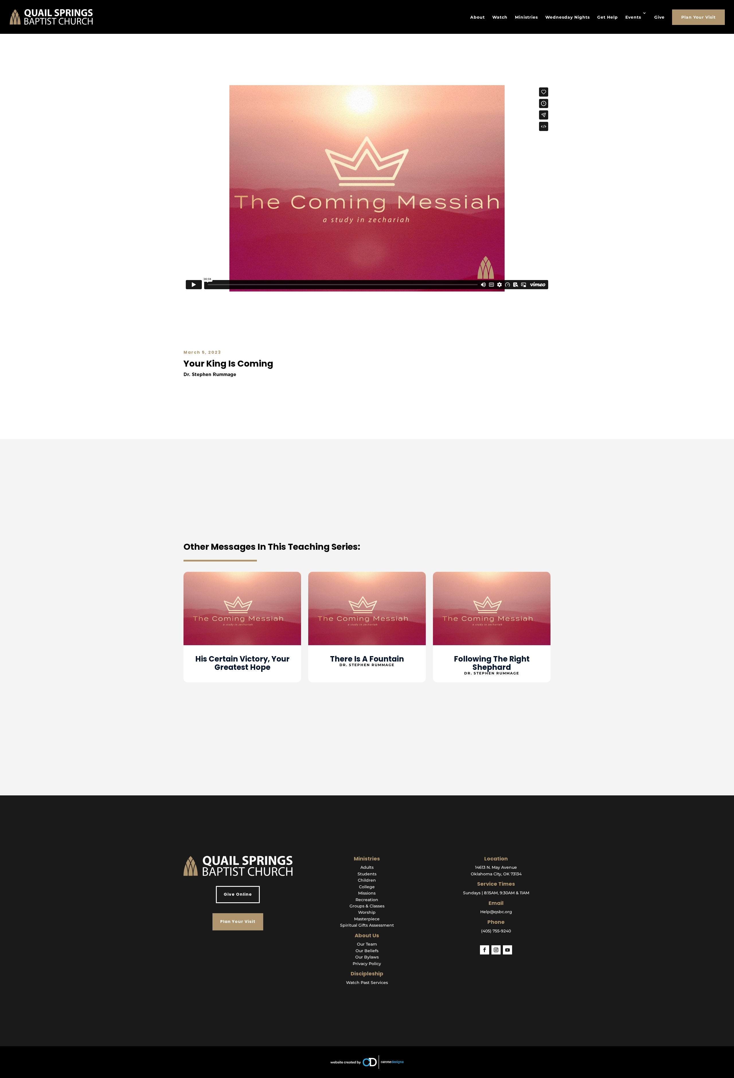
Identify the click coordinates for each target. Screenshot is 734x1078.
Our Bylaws (367, 957)
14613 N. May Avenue (496, 867)
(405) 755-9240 (496, 931)
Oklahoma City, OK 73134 (496, 874)
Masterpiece (367, 919)
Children (367, 880)
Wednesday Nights (567, 17)
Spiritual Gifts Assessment (367, 925)
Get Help (607, 17)
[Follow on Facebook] (484, 949)
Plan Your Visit (698, 17)
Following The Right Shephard (492, 663)
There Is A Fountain (367, 659)
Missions (367, 893)
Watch (499, 17)
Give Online (238, 894)
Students (367, 874)
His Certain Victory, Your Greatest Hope (242, 663)
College (367, 886)
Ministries (526, 17)
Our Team (367, 944)
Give (659, 17)
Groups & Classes (367, 906)
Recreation (367, 899)
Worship (367, 912)
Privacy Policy (367, 963)
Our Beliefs (367, 950)
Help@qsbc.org (496, 911)
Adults (367, 867)
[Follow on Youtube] (507, 949)
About (477, 17)
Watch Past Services (367, 982)
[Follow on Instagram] (496, 949)
